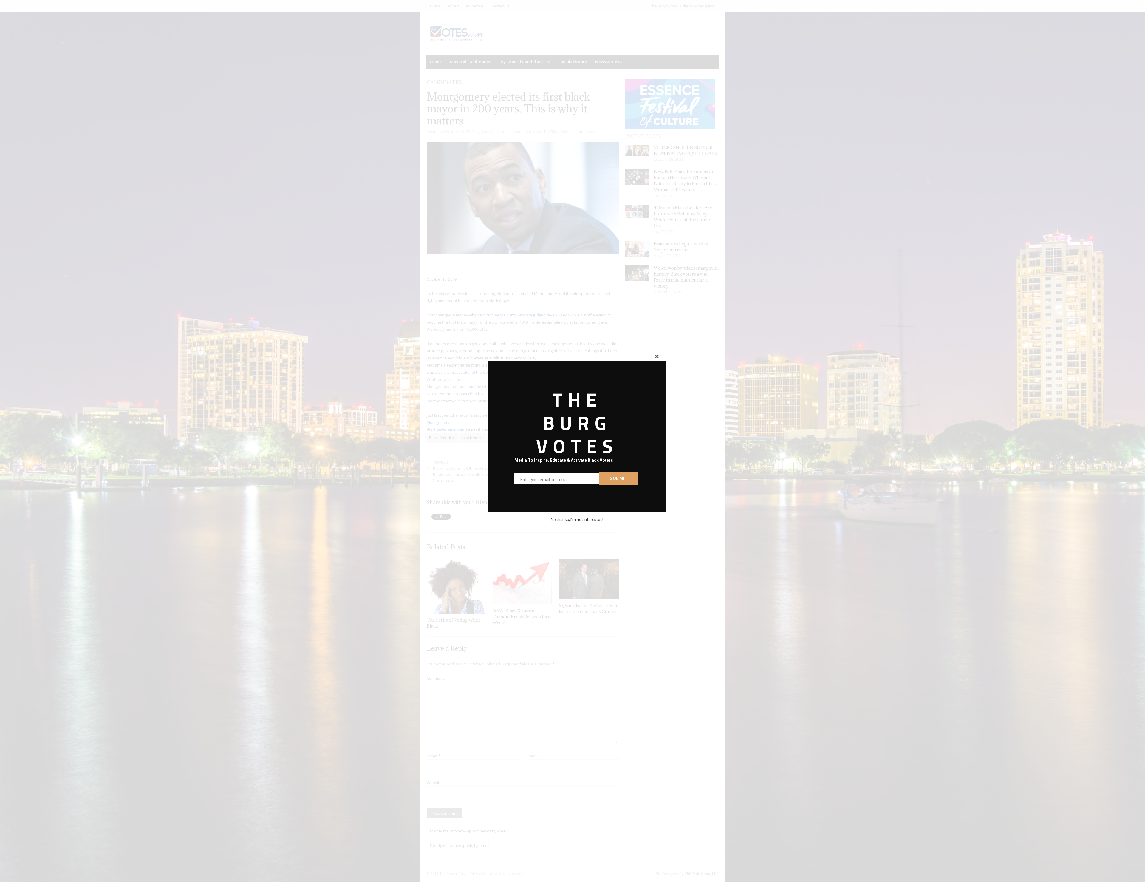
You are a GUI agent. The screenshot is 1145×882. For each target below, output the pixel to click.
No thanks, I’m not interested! (577, 519)
